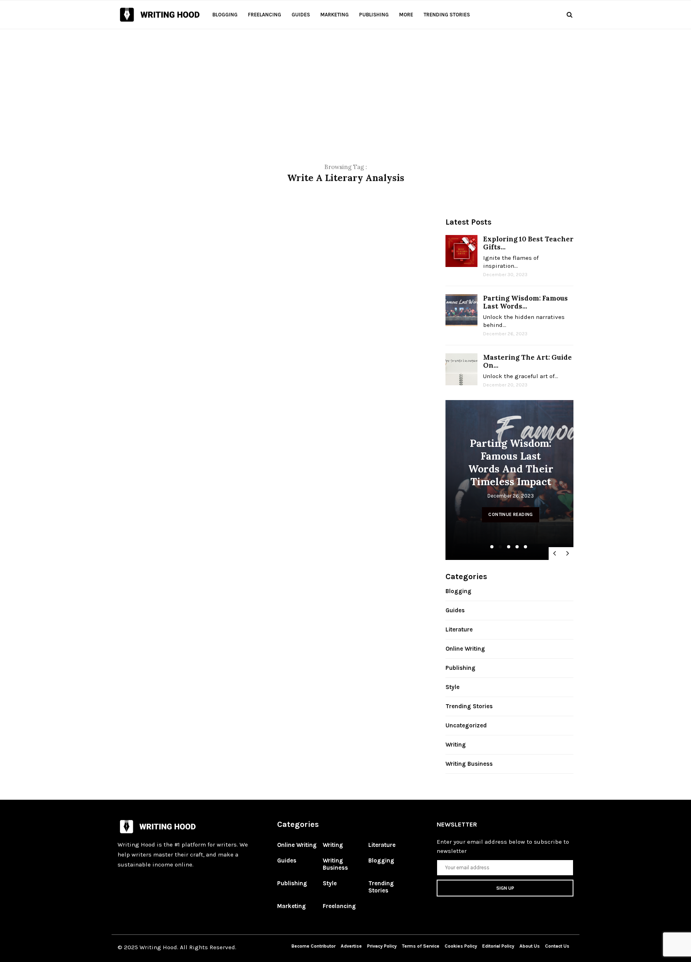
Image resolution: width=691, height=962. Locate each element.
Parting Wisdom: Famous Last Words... (525, 302)
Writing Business (469, 763)
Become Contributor (314, 946)
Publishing (374, 15)
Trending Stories (446, 15)
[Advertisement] (345, 85)
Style (452, 687)
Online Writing (465, 648)
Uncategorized (466, 725)
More (406, 15)
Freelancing (264, 15)
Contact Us (557, 946)
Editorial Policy (498, 946)
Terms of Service (420, 946)
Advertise (351, 946)
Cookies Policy (461, 946)
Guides (301, 15)
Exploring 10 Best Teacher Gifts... (528, 243)
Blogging (225, 15)
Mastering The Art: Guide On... (527, 361)
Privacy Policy (382, 946)
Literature (459, 629)
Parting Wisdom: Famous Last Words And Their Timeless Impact (510, 462)
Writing (455, 744)
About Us (529, 946)
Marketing (334, 15)
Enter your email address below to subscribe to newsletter (503, 846)
